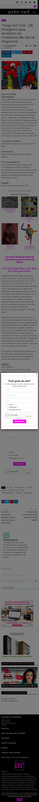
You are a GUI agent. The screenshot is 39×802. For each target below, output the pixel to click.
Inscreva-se (20, 421)
